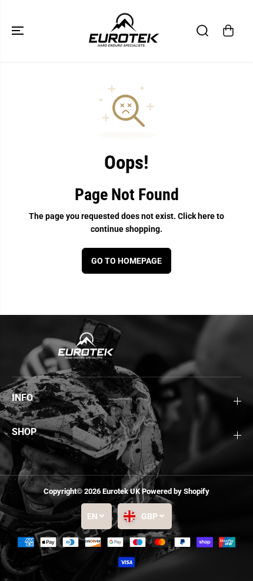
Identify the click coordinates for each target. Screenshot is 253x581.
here (206, 216)
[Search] (202, 31)
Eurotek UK (121, 491)
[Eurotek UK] (123, 31)
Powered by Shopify (175, 491)
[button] (19, 31)
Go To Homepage (126, 260)
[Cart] (228, 31)
